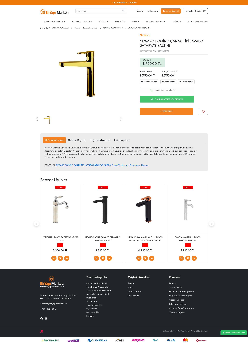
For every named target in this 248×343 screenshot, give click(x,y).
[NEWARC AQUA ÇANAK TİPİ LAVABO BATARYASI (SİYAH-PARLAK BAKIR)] (151, 258)
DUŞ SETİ (119, 21)
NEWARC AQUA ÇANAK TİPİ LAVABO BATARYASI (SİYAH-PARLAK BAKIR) (145, 239)
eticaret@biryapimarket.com (54, 303)
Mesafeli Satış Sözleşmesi (181, 308)
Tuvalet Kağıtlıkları (94, 305)
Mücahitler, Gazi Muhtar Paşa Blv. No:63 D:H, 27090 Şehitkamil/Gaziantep (58, 297)
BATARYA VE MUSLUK (81, 21)
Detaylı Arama (134, 291)
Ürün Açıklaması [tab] (54, 140)
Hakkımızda (152, 11)
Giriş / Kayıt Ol (172, 11)
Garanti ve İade (176, 300)
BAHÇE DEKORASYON (197, 21)
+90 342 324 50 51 (48, 309)
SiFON (134, 21)
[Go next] (121, 119)
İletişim (172, 283)
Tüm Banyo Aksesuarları (97, 287)
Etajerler (90, 316)
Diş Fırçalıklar (92, 308)
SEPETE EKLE (166, 111)
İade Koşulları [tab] (121, 140)
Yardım (140, 11)
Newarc (145, 35)
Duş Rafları (91, 298)
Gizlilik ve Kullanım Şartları (181, 291)
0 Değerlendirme (161, 51)
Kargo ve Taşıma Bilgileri (180, 295)
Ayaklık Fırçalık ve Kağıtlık (97, 294)
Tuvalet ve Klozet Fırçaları (98, 290)
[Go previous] (37, 119)
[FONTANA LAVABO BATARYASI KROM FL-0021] (66, 258)
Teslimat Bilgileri (177, 312)
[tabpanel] (124, 156)
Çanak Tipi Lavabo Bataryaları (86, 28)
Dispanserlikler (93, 312)
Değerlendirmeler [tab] (100, 140)
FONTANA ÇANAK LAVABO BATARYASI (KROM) (188, 239)
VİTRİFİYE (103, 21)
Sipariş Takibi (175, 287)
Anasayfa (44, 28)
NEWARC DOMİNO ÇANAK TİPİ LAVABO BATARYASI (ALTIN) (83, 165)
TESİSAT (175, 21)
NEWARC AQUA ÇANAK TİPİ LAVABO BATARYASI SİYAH (102, 239)
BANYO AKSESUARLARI (54, 21)
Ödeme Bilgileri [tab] (76, 140)
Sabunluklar (92, 301)
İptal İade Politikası (178, 304)
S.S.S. (130, 287)
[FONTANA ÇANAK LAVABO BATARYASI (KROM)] (194, 258)
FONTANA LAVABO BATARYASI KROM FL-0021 (60, 239)
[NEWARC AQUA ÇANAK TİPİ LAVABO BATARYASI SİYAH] (109, 258)
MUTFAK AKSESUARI (154, 21)
